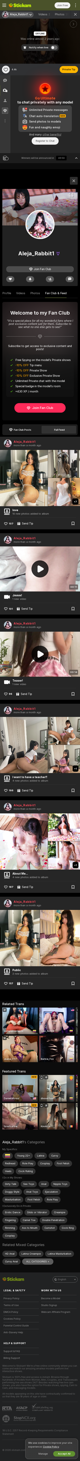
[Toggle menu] (4, 5)
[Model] (74, 181)
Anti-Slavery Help (13, 1332)
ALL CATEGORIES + (37, 1261)
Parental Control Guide (16, 1325)
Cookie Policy (51, 1446)
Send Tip (27, 523)
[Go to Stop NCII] (25, 1418)
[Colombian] (7, 1156)
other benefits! (52, 134)
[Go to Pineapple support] (6, 1418)
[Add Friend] (50, 279)
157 (11, 983)
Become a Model (50, 1298)
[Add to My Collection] (73, 523)
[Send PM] (70, 279)
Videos (44, 14)
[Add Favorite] (6, 69)
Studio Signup (49, 1305)
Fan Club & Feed (56, 293)
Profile (6, 293)
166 (11, 790)
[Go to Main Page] (24, 5)
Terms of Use (11, 1305)
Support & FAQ (11, 1351)
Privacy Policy (11, 1298)
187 (11, 886)
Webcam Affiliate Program (55, 1312)
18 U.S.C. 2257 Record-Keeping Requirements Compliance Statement (35, 1432)
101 (11, 608)
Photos (62, 14)
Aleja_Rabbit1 (25, 442)
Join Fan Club (42, 408)
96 (10, 693)
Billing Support (11, 1358)
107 (11, 523)
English (62, 1279)
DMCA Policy (10, 1312)
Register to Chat (45, 140)
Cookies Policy (12, 1319)
